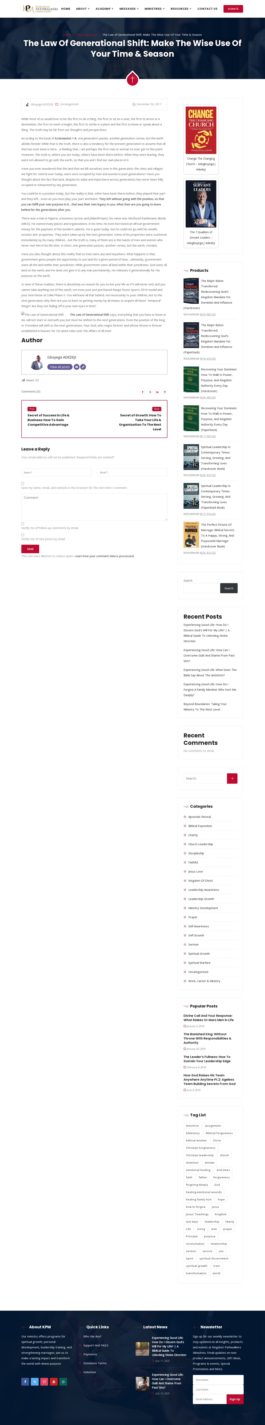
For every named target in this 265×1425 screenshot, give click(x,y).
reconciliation (195, 1243)
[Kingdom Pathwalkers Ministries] (40, 9)
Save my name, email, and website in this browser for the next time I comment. (74, 488)
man (214, 1229)
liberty (230, 1221)
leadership (212, 1221)
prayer (227, 1229)
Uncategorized (87, 34)
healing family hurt (199, 1199)
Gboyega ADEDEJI (61, 357)
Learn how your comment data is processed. (104, 556)
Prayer (192, 917)
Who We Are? (92, 1336)
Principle (192, 1236)
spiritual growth (196, 1266)
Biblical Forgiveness (219, 1133)
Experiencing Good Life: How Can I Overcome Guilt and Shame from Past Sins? (209, 655)
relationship (219, 1243)
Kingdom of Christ (200, 880)
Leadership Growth (201, 899)
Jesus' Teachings (197, 1214)
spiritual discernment (213, 1258)
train (217, 1266)
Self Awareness (198, 926)
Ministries (153, 9)
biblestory (193, 1133)
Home (65, 9)
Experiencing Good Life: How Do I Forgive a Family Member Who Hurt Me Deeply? (210, 689)
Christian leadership (200, 1155)
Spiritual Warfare (199, 963)
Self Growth (196, 935)
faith (189, 1177)
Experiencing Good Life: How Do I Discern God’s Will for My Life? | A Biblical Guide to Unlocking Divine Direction (169, 1346)
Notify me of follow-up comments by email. (50, 528)
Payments (90, 1354)
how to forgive (196, 1207)
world (216, 1273)
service (207, 1251)
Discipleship (196, 853)
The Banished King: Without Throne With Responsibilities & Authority (207, 1038)
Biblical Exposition (200, 826)
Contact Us (207, 9)
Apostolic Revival (199, 817)
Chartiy (193, 835)
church (224, 1155)
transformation (196, 1273)
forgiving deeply (197, 1184)
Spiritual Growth (199, 953)
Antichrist (192, 1125)
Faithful (193, 862)
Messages (128, 9)
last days (192, 1221)
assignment (213, 1125)
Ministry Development (203, 908)
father (203, 1177)
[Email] (77, 367)
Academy (103, 9)
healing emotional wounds (204, 1192)
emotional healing (198, 1170)
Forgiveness (221, 1177)
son (221, 1251)
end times (223, 1170)
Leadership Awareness (203, 890)
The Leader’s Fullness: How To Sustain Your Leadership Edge (207, 1059)
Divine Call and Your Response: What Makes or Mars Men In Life (209, 1018)
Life (188, 1229)
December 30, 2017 (149, 104)
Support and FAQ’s (95, 1345)
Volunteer (89, 1372)
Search (188, 580)
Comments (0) (30, 391)
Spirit (189, 1258)
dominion (192, 1162)
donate (210, 1162)
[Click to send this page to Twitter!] (150, 391)
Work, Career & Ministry (204, 981)
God (217, 1184)
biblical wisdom (196, 1140)
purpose (210, 1236)
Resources (180, 9)
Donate (233, 8)
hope (221, 1199)
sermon (191, 1251)
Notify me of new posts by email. (43, 539)
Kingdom (221, 1214)
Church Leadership (200, 844)
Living (201, 1229)
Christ (217, 1140)
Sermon (193, 944)
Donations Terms (95, 1363)
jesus (215, 1207)
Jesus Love (195, 871)
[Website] (83, 367)
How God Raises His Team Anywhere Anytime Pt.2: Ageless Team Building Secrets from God (210, 1079)
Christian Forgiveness (201, 1148)
